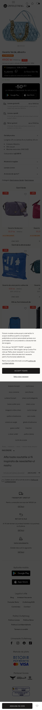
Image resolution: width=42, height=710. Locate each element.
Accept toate (21, 371)
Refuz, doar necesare (21, 377)
